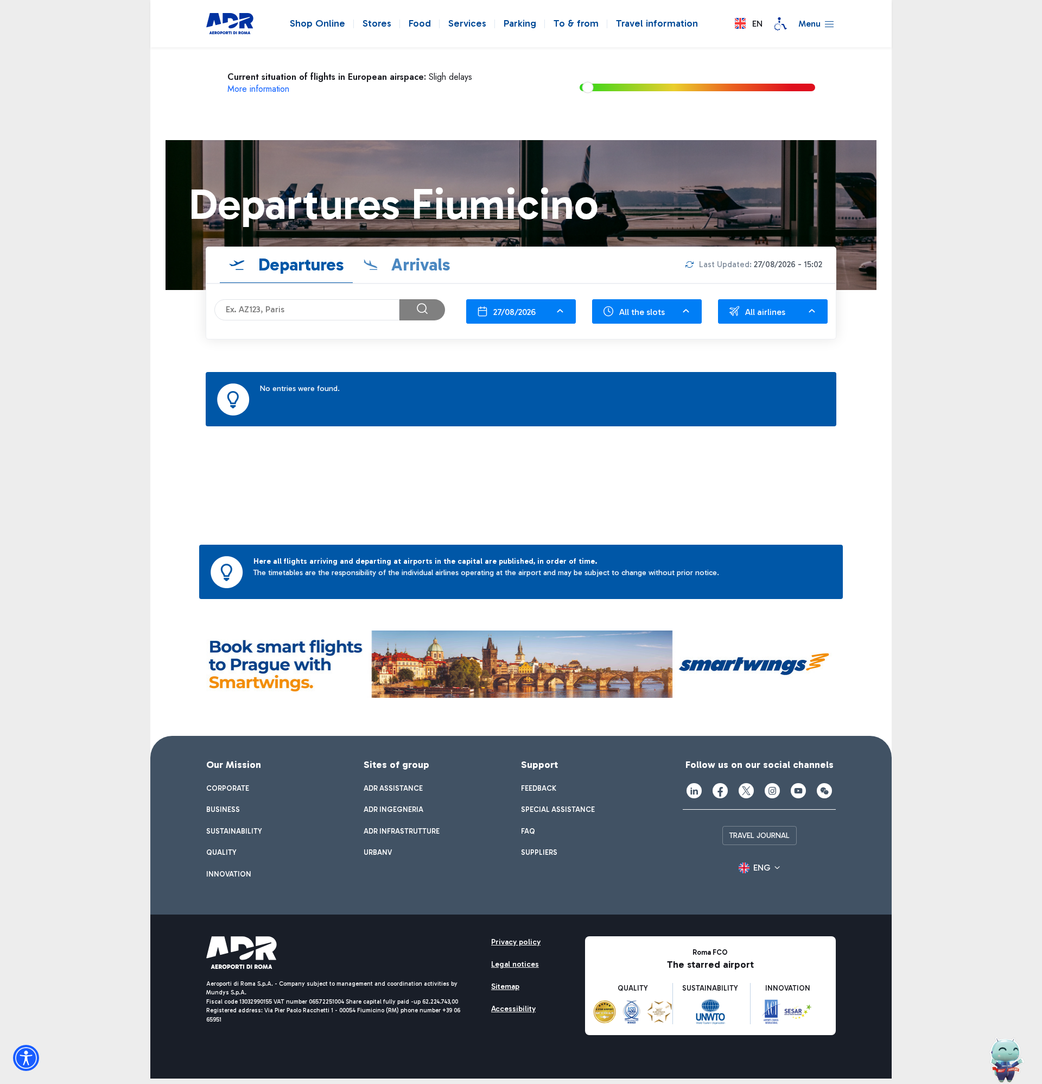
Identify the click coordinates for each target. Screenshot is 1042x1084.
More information (258, 89)
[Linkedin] (694, 790)
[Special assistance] (780, 24)
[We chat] (824, 790)
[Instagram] (772, 790)
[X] (746, 790)
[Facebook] (720, 790)
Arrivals (418, 264)
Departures (299, 264)
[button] (749, 24)
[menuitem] (227, 788)
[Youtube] (798, 790)
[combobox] (521, 311)
